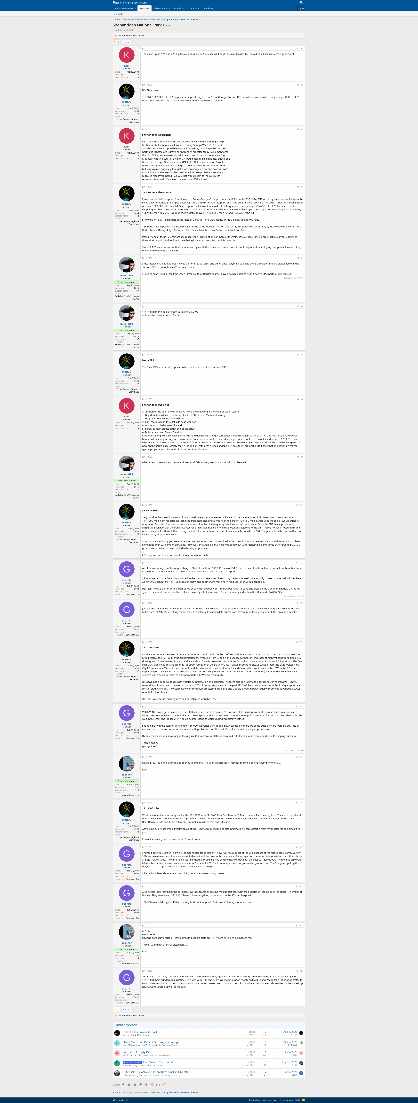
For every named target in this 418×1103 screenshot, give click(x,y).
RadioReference (124, 8)
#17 (302, 847)
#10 (302, 505)
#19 (302, 925)
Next (125, 41)
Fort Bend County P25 (137, 1052)
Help (297, 1099)
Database (194, 8)
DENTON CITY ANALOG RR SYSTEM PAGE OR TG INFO (157, 1072)
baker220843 (129, 1045)
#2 (302, 84)
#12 (302, 603)
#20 (302, 971)
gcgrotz (126, 580)
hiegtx (294, 1065)
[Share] (298, 48)
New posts (118, 13)
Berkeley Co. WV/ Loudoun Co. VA (127, 297)
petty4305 (292, 1044)
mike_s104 (126, 275)
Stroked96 (127, 1065)
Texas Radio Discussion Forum (156, 1055)
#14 (302, 706)
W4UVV (126, 102)
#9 (302, 456)
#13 (302, 642)
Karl (117, 29)
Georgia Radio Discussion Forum (163, 1045)
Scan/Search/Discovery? (157, 1062)
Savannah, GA (132, 594)
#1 (302, 48)
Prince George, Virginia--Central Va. (128, 120)
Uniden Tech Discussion (156, 1065)
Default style (121, 1099)
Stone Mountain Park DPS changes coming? (151, 1042)
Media (177, 8)
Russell (294, 1074)
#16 (302, 802)
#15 (302, 757)
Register (208, 8)
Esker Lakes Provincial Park (140, 1032)
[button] (135, 8)
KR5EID (126, 1055)
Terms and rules (269, 1099)
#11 (302, 562)
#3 (302, 129)
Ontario (146, 1035)
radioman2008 (129, 1075)
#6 (302, 306)
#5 (302, 258)
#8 (302, 399)
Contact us (254, 1099)
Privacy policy (286, 1099)
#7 (302, 354)
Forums (144, 8)
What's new (160, 8)
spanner (127, 774)
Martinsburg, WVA (130, 795)
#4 (302, 186)
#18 (302, 886)
